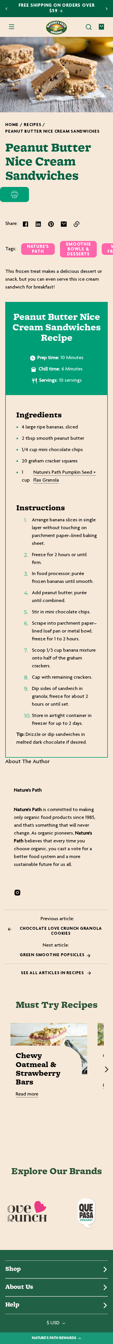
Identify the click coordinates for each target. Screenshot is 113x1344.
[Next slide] (106, 8)
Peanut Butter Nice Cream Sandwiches (52, 131)
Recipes (32, 125)
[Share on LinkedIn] (38, 224)
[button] (88, 27)
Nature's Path (38, 249)
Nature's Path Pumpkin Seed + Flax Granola (64, 476)
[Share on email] (63, 224)
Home (12, 125)
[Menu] (11, 27)
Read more (27, 1094)
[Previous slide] (6, 8)
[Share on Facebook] (25, 224)
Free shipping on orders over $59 (57, 8)
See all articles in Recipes (53, 973)
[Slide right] (106, 1069)
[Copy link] (76, 224)
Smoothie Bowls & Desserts (78, 249)
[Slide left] (6, 1069)
